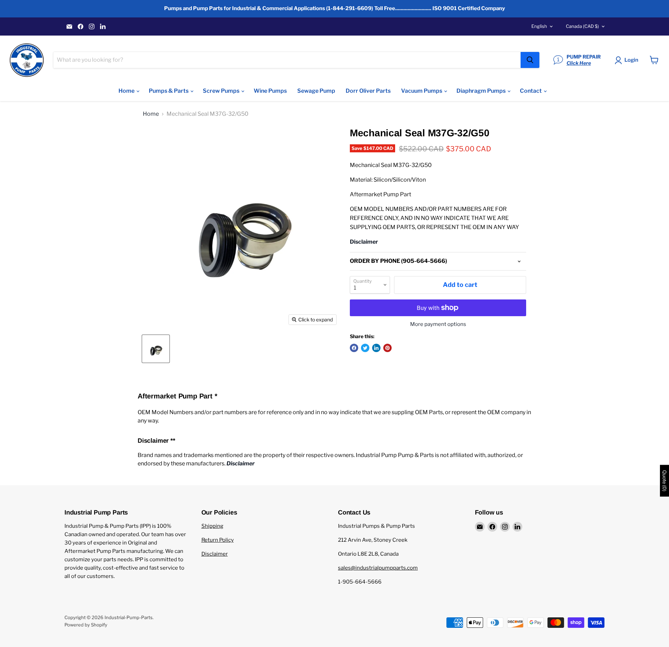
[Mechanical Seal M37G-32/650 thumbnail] (155, 349)
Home (127, 90)
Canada (582, 26)
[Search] (530, 60)
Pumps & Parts (169, 90)
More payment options (438, 324)
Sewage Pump (316, 90)
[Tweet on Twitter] (365, 348)
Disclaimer (214, 554)
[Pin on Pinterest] (387, 348)
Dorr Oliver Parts (368, 90)
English (539, 26)
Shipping (212, 526)
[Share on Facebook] (354, 348)
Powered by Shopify (85, 624)
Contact (531, 90)
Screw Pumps (221, 90)
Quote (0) (664, 480)
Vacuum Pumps (422, 90)
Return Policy (217, 540)
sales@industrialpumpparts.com (378, 568)
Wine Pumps (270, 90)
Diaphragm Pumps (481, 90)
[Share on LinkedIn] (376, 348)
